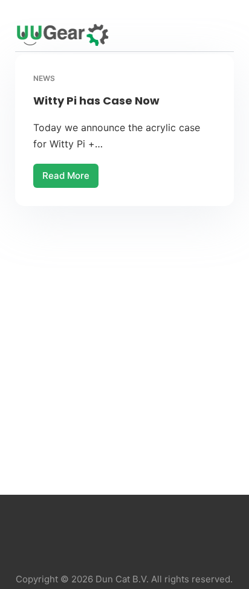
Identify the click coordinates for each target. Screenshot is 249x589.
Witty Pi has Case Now (96, 100)
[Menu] (228, 35)
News (44, 78)
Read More (66, 179)
